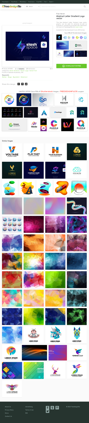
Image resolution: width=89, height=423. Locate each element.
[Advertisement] (27, 17)
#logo (10, 77)
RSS (26, 413)
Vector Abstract (14, 70)
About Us (8, 406)
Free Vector (5, 1)
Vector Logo (24, 70)
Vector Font (33, 70)
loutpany (21, 68)
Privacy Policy (9, 410)
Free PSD (39, 1)
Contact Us (8, 416)
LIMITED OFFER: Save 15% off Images (39, 91)
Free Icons (31, 1)
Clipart (51, 1)
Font (45, 1)
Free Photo (14, 1)
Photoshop (23, 1)
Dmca (7, 413)
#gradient (16, 77)
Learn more (78, 27)
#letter (4, 77)
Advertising (29, 406)
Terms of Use (29, 410)
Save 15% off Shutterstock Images (75, 33)
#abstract (24, 77)
